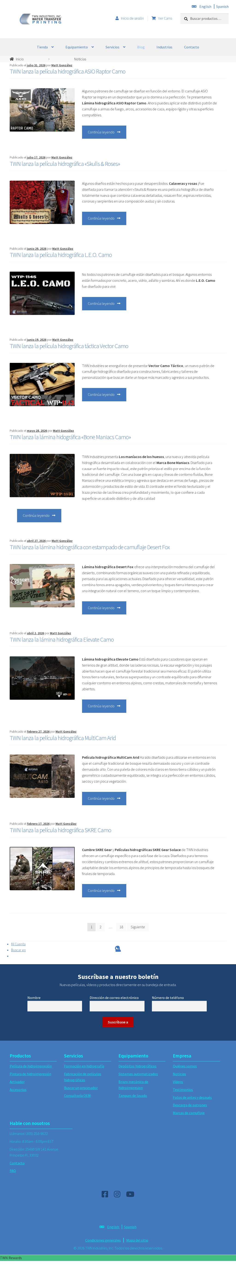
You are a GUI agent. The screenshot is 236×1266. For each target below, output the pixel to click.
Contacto (191, 47)
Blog (141, 47)
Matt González (61, 65)
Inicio (20, 59)
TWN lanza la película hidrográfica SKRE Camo (60, 830)
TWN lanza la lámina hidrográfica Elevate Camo (62, 639)
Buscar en (18, 950)
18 (121, 927)
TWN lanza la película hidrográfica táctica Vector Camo (69, 346)
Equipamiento (76, 47)
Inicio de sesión (132, 18)
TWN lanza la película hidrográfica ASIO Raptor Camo (67, 71)
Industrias (164, 47)
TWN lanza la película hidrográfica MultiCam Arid (63, 738)
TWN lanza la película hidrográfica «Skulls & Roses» (65, 163)
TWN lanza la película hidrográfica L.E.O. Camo (61, 254)
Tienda (42, 47)
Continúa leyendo (107, 134)
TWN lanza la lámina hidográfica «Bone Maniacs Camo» (70, 437)
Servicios (112, 47)
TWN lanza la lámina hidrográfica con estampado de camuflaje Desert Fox (90, 547)
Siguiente (138, 927)
